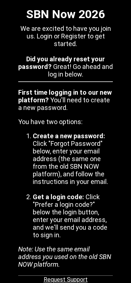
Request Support (66, 279)
